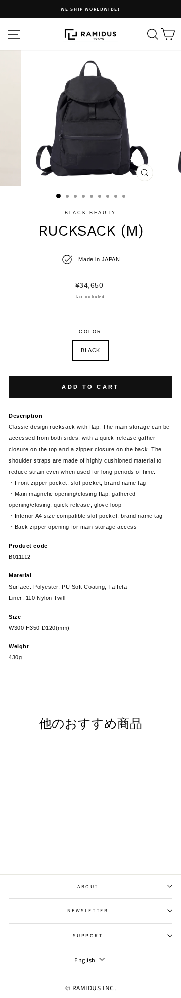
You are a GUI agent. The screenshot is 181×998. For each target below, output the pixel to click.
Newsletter (88, 910)
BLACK (90, 350)
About (88, 886)
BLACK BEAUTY (90, 212)
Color (90, 331)
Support (88, 935)
